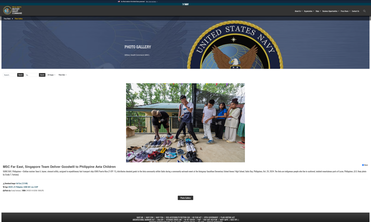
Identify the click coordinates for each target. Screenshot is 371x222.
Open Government (211, 217)
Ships (318, 11)
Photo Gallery (185, 197)
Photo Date (62, 75)
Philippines (19, 187)
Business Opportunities (330, 11)
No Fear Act (197, 217)
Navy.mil (140, 217)
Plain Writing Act (228, 217)
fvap (199, 219)
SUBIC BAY (27, 187)
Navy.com (149, 217)
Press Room (345, 11)
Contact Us (355, 11)
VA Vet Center (189, 219)
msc (32, 187)
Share (366, 165)
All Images (51, 75)
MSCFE (11, 187)
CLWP (36, 187)
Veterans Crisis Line (174, 219)
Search (20, 75)
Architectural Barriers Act (144, 219)
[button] (152, 2)
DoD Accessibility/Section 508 (178, 217)
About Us (298, 11)
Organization (308, 11)
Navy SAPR (224, 219)
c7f (14, 187)
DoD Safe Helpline (210, 219)
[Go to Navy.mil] (185, 4)
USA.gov (160, 219)
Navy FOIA (159, 217)
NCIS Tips (233, 219)
